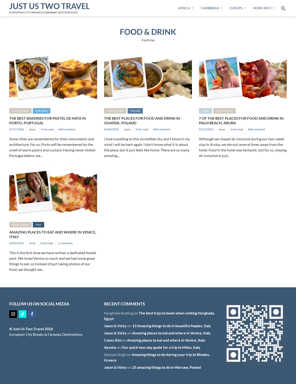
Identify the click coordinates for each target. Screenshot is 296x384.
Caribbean (210, 8)
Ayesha (110, 347)
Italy (38, 224)
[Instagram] (13, 314)
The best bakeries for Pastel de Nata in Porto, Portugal (47, 120)
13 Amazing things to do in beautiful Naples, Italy (171, 325)
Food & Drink (20, 110)
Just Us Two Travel (49, 6)
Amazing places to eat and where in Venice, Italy (52, 234)
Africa (184, 8)
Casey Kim (112, 340)
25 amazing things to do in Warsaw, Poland (166, 367)
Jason (32, 129)
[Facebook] (32, 314)
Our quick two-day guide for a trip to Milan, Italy (161, 347)
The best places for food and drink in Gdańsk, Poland (142, 120)
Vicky (32, 243)
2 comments (65, 243)
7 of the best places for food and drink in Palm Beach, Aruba (241, 120)
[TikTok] (22, 314)
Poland (135, 110)
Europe (236, 8)
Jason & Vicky (115, 325)
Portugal (42, 110)
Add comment (66, 129)
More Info (262, 8)
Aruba (205, 110)
